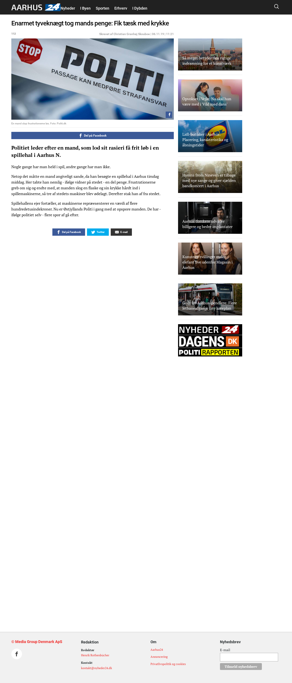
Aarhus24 (156, 650)
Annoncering (159, 657)
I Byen (85, 8)
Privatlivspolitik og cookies (168, 664)
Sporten (102, 8)
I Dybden (139, 8)
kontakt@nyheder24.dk (96, 668)
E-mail (225, 650)
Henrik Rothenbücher (95, 655)
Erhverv (120, 8)
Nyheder (67, 8)
